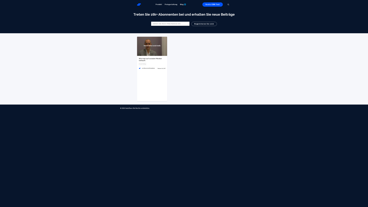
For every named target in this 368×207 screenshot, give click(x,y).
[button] (229, 4)
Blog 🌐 (183, 4)
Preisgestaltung (171, 4)
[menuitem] (158, 4)
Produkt (159, 4)
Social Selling (142, 64)
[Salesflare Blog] (139, 4)
